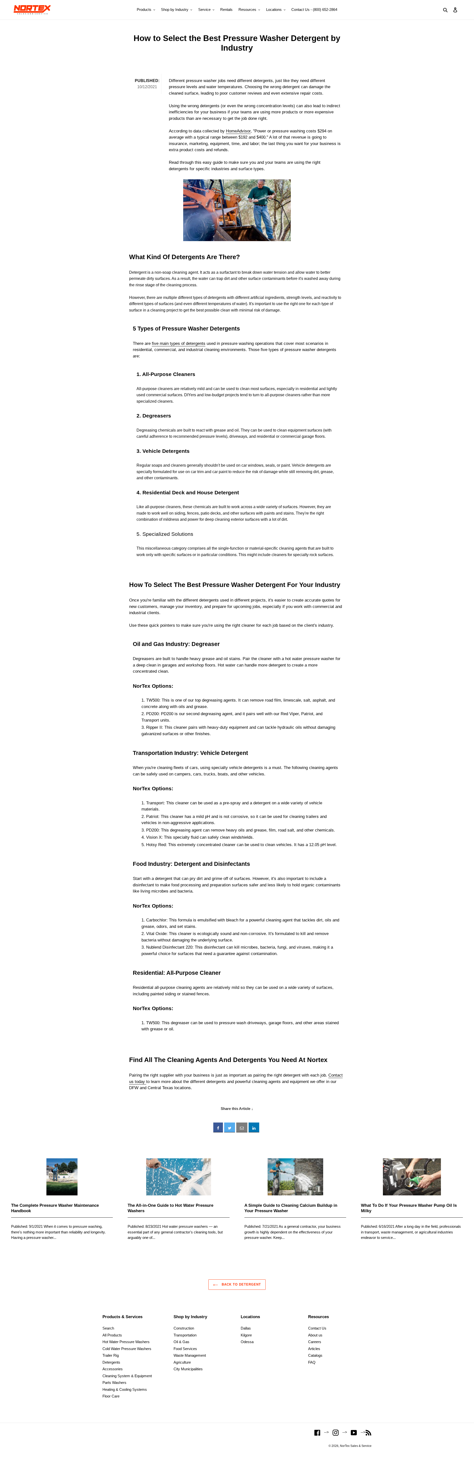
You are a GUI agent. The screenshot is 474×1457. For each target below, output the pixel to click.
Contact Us (317, 1328)
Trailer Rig (110, 1355)
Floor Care (110, 1396)
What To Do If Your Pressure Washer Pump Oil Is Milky (409, 1208)
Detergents (111, 1362)
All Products (112, 1335)
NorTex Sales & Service (356, 1446)
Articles (314, 1349)
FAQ (312, 1362)
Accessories (112, 1369)
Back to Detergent (240, 1284)
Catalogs (315, 1355)
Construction (184, 1328)
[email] (241, 1127)
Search (108, 1328)
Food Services (185, 1349)
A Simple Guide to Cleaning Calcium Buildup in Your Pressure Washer (290, 1208)
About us (315, 1335)
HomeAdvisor (238, 131)
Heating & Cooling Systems (124, 1389)
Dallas (246, 1328)
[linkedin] (254, 1127)
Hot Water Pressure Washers (126, 1342)
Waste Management (190, 1355)
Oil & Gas (181, 1342)
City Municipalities (188, 1369)
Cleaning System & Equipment (127, 1376)
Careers (314, 1342)
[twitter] (229, 1127)
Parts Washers (114, 1382)
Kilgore (246, 1335)
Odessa (247, 1342)
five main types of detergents (178, 343)
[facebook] (218, 1127)
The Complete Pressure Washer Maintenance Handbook (55, 1208)
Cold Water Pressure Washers (126, 1349)
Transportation (185, 1335)
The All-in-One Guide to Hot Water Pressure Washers (170, 1208)
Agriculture (182, 1362)
